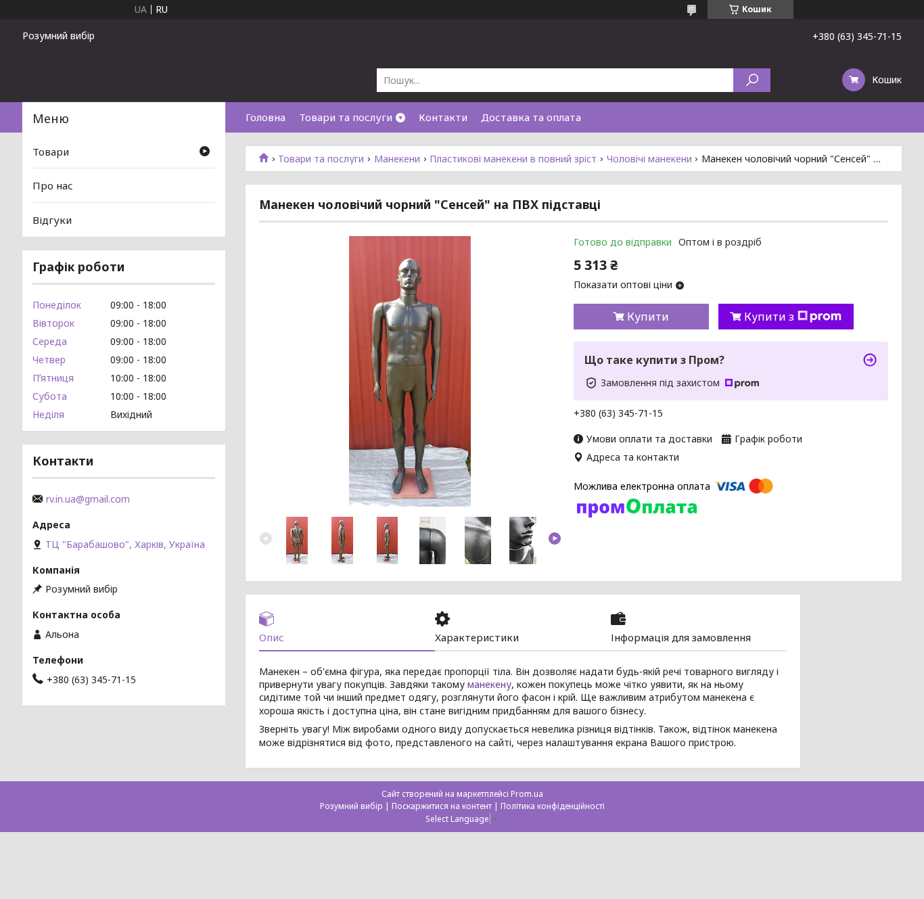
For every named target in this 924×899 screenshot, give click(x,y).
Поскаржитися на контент (442, 806)
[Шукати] (751, 80)
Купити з (769, 316)
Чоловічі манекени (649, 159)
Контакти (443, 117)
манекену (489, 684)
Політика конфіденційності (553, 806)
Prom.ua (527, 794)
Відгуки (52, 220)
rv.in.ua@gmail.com (88, 499)
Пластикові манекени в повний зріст (513, 159)
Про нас (52, 185)
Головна (265, 117)
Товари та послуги (345, 117)
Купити (648, 316)
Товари (50, 151)
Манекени (397, 159)
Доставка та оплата (531, 117)
